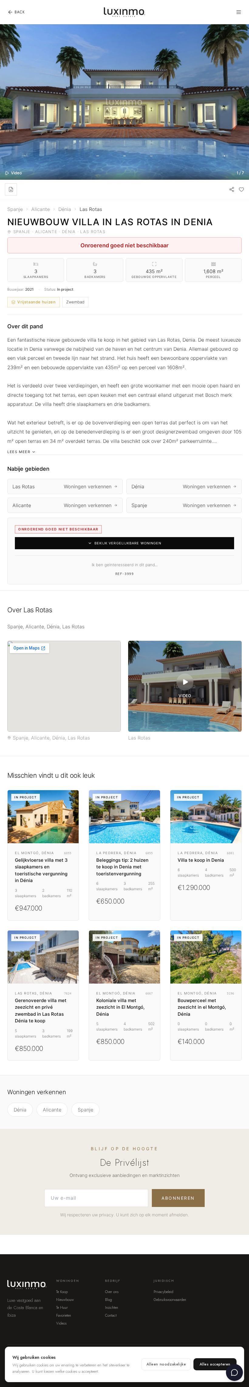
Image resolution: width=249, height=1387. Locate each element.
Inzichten (111, 1307)
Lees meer (18, 452)
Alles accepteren (215, 1364)
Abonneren (178, 1198)
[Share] (231, 189)
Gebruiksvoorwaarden (170, 1299)
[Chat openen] (234, 1372)
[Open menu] (239, 12)
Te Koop (62, 1292)
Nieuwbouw (65, 1299)
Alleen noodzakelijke (166, 1364)
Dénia (20, 1110)
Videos (61, 1323)
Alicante (52, 1110)
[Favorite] (241, 189)
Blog (108, 1299)
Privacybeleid (163, 1292)
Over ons (111, 1292)
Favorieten (63, 1315)
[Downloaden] (11, 189)
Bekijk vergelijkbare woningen (128, 543)
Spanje (85, 1110)
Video (16, 172)
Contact (111, 1315)
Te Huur (62, 1307)
